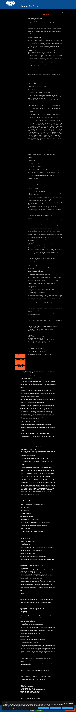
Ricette (20, 369)
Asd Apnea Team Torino (29, 6)
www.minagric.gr (31, 345)
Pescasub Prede (20, 361)
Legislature (20, 366)
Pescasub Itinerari (20, 359)
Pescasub (20, 354)
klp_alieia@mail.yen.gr (45, 353)
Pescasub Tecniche (20, 364)
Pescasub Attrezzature (20, 357)
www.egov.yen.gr (49, 354)
